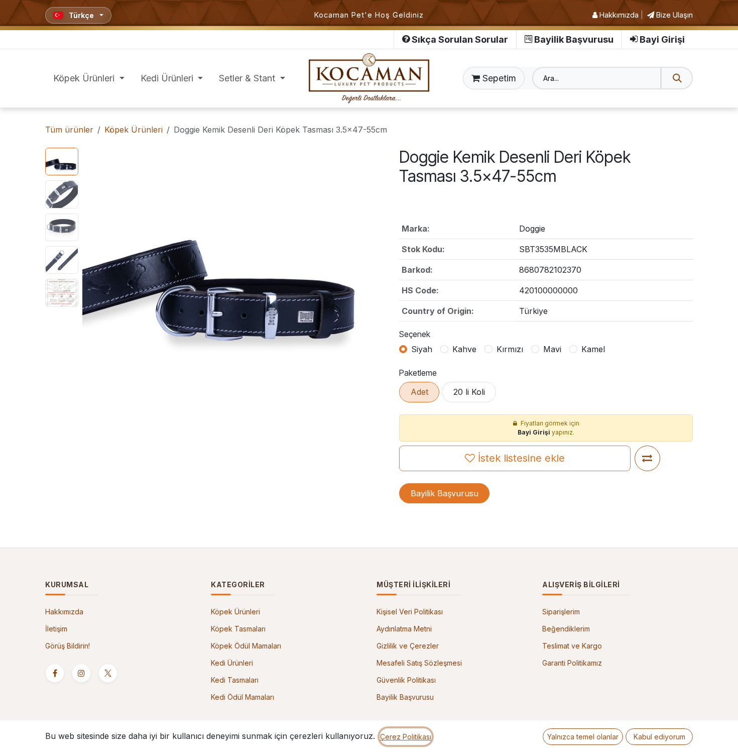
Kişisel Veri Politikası (410, 611)
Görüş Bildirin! (67, 645)
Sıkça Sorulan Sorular (460, 39)
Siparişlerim (561, 611)
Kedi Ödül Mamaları (242, 697)
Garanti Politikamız (572, 663)
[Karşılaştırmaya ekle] (647, 458)
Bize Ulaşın (673, 15)
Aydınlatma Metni (404, 628)
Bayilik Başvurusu (573, 39)
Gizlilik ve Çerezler (408, 645)
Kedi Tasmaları (235, 680)
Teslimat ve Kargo (572, 645)
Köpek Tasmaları (238, 628)
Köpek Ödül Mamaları (246, 645)
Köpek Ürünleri (133, 130)
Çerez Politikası (405, 736)
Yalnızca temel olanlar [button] (583, 736)
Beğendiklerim (566, 628)
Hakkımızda (618, 15)
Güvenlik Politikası (406, 680)
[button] (96, 267)
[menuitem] (89, 78)
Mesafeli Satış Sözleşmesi (419, 663)
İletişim (56, 628)
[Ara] (677, 78)
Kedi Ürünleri (232, 663)
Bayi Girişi (662, 39)
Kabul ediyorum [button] (659, 736)
